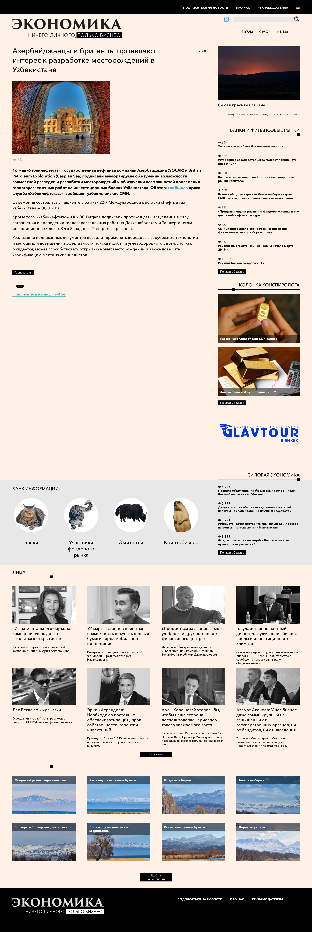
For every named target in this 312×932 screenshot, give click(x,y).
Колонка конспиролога (269, 285)
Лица (18, 572)
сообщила (178, 187)
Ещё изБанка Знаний (156, 877)
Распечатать (23, 272)
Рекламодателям (273, 7)
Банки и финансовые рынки (265, 130)
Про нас (243, 7)
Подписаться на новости (205, 7)
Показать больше (232, 271)
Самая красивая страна (241, 105)
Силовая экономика (273, 475)
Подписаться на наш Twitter (39, 294)
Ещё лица (156, 754)
